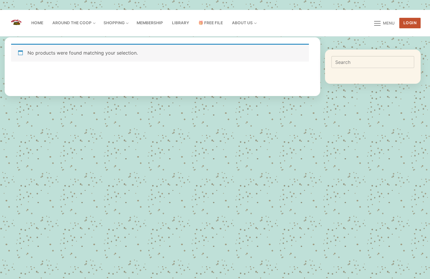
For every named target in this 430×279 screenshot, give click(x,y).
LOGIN (410, 22)
